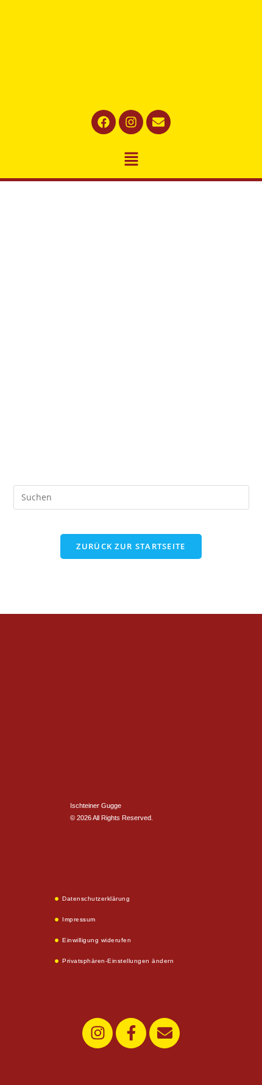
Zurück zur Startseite (130, 546)
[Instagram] (131, 122)
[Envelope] (158, 122)
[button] (131, 159)
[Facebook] (103, 122)
